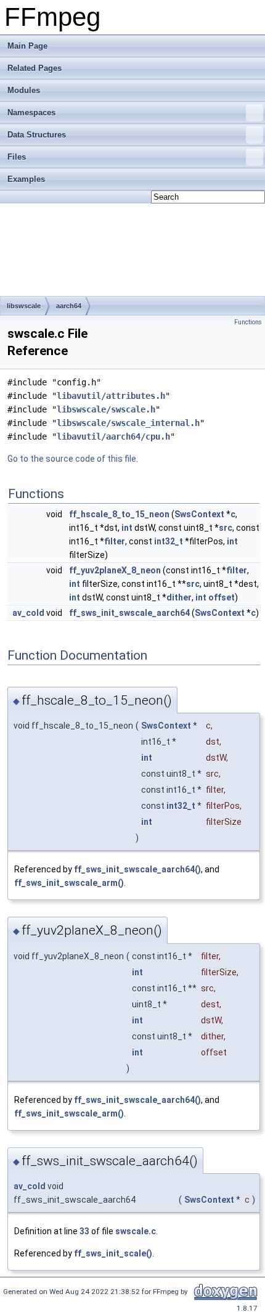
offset (221, 597)
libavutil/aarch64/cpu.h (113, 436)
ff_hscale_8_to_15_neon (119, 514)
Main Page (27, 46)
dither (179, 597)
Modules (23, 90)
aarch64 (68, 305)
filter (114, 541)
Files (16, 157)
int (126, 528)
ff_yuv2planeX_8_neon (115, 570)
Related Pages (34, 68)
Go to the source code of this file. (72, 459)
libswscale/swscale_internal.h (128, 423)
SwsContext (199, 514)
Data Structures (36, 134)
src (225, 528)
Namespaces (31, 112)
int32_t (168, 541)
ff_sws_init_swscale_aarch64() (137, 869)
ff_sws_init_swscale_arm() (69, 883)
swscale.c (135, 1231)
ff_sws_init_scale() (113, 1253)
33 (84, 1231)
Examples (26, 179)
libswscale (24, 305)
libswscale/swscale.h (106, 409)
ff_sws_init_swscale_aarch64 (129, 613)
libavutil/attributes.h (111, 396)
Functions (248, 322)
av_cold (28, 613)
